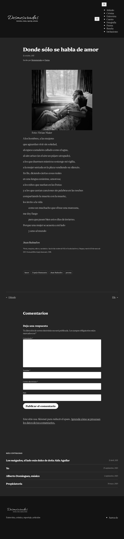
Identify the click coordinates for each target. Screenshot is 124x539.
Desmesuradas (36, 60)
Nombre (26, 370)
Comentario (28, 338)
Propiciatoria (14, 483)
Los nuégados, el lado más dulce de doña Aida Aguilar (38, 460)
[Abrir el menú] (97, 19)
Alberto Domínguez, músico (23, 475)
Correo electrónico (30, 382)
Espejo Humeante (39, 272)
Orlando (12, 297)
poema (68, 272)
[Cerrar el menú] (104, 4)
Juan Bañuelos (56, 272)
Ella (114, 297)
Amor (26, 272)
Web (24, 393)
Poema (47, 60)
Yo (7, 468)
